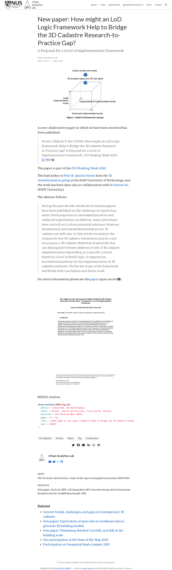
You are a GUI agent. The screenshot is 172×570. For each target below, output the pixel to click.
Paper (70, 438)
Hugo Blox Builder (62, 568)
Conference (92, 438)
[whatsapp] (94, 445)
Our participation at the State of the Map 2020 (75, 540)
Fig (79, 438)
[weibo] (99, 445)
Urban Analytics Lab (48, 58)
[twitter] (73, 445)
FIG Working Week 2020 (88, 168)
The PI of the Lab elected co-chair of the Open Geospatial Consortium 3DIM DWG (84, 478)
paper (94, 279)
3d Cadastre (45, 438)
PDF (48, 160)
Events (59, 438)
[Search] (166, 4)
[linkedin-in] (89, 445)
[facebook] (78, 445)
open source (88, 568)
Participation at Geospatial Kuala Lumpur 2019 (76, 544)
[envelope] (83, 445)
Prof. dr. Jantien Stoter (79, 175)
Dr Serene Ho (119, 185)
